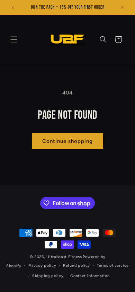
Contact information (89, 276)
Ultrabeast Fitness (64, 257)
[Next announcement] (122, 7)
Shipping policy (48, 276)
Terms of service (113, 265)
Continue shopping (67, 141)
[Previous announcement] (12, 7)
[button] (13, 39)
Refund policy (76, 265)
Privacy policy (42, 265)
